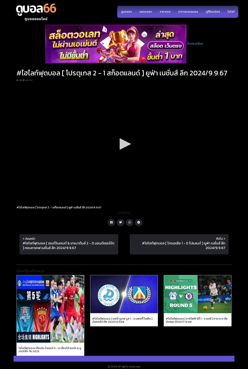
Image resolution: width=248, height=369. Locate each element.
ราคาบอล (165, 12)
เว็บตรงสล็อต (195, 44)
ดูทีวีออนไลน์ (213, 12)
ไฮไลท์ (230, 12)
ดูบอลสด (126, 12)
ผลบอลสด (146, 12)
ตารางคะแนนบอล (188, 12)
